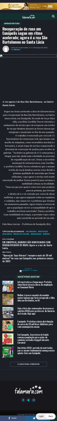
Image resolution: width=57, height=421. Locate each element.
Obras (47, 234)
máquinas (36, 234)
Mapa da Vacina (21, 234)
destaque (43, 232)
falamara (17, 50)
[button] (46, 416)
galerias (7, 234)
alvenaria (32, 232)
